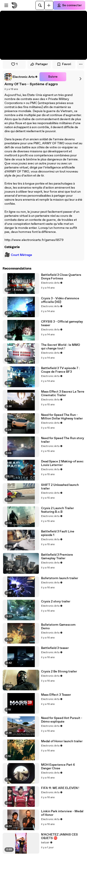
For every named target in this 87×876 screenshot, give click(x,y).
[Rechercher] (39, 5)
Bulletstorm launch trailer (59, 578)
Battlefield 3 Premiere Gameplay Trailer (57, 556)
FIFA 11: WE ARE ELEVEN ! (60, 788)
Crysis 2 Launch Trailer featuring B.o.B (57, 510)
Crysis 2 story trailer (55, 601)
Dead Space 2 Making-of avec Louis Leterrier (62, 463)
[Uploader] (48, 5)
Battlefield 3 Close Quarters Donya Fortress (61, 276)
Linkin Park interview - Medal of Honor (62, 813)
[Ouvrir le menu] (6, 5)
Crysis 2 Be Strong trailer (59, 671)
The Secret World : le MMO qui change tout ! (60, 346)
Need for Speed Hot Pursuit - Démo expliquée (61, 719)
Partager (41, 64)
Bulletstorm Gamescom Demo (58, 626)
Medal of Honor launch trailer (62, 741)
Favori (66, 64)
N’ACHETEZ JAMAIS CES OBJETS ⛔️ (59, 836)
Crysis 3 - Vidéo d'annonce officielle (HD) (60, 300)
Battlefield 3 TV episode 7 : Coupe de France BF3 (60, 370)
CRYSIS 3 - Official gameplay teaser (62, 323)
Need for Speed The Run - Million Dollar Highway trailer (62, 416)
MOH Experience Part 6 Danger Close (58, 766)
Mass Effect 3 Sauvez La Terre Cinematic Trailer (62, 393)
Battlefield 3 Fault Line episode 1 (57, 533)
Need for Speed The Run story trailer (62, 440)
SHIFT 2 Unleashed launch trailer (60, 486)
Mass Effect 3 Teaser (56, 695)
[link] (21, 76)
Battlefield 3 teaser (55, 648)
